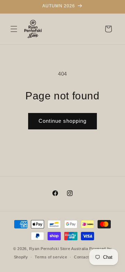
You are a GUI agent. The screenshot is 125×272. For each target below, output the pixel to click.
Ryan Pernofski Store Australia (58, 249)
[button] (14, 29)
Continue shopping (62, 121)
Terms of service (51, 257)
